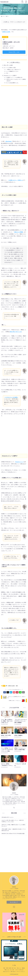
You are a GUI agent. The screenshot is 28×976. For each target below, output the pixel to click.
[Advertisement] (14, 104)
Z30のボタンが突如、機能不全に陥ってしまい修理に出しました (14, 825)
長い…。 (8, 73)
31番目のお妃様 (10, 10)
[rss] (15, 965)
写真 (4, 968)
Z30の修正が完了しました (7, 817)
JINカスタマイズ (6, 971)
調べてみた (14, 968)
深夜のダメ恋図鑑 (18, 232)
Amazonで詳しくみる (14, 52)
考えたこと (19, 968)
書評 (4, 10)
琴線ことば (7, 969)
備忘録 (23, 968)
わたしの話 (12, 969)
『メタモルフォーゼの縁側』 (11, 397)
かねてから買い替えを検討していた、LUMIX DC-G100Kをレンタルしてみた (13, 821)
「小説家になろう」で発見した (15, 180)
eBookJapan (8, 141)
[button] (4, 692)
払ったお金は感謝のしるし (12, 82)
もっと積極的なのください (12, 71)
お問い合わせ (13, 971)
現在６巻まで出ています (16, 331)
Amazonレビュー (19, 461)
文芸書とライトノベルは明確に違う (14, 77)
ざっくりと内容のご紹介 (10, 67)
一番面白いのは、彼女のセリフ (13, 69)
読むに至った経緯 (8, 65)
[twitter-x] (14, 807)
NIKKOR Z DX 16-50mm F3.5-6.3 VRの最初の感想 (13, 833)
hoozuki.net (4, 2)
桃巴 (15, 10)
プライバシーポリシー (20, 971)
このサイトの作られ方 (19, 969)
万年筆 (7, 968)
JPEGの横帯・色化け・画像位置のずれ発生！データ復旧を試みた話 (14, 830)
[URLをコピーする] (23, 692)
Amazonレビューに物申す (10, 75)
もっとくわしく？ (14, 902)
